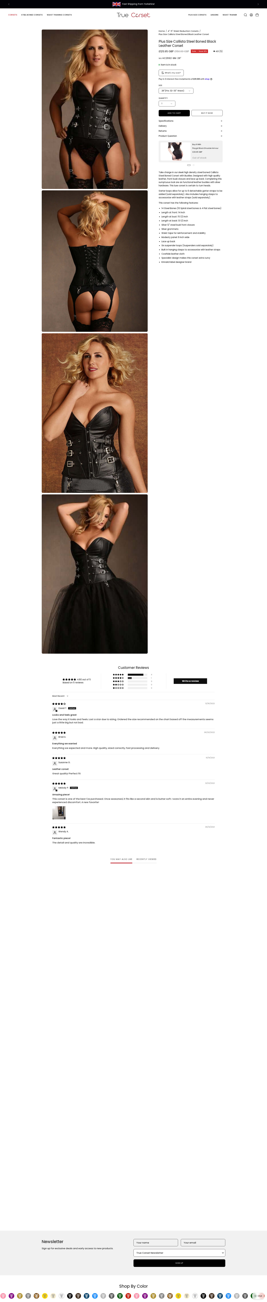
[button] (32, 14)
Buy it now (207, 113)
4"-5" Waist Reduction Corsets (183, 31)
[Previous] (9, 4)
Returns (163, 130)
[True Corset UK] (133, 15)
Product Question (168, 135)
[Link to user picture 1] (59, 812)
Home (162, 31)
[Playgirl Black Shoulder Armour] (175, 151)
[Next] (258, 4)
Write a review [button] (190, 681)
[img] (218, 51)
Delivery (163, 125)
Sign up (179, 1263)
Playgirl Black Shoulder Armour (205, 148)
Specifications (166, 120)
